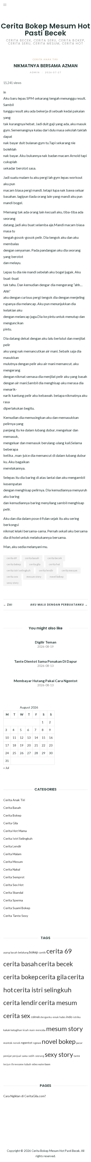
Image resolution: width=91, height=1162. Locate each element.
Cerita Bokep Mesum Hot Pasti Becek (45, 29)
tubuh (27, 1064)
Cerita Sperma (13, 900)
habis (62, 1017)
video (35, 1064)
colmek (35, 1017)
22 (43, 745)
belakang (23, 952)
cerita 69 (12, 558)
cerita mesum (69, 570)
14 (36, 737)
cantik (42, 952)
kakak (6, 1030)
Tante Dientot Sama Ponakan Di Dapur (45, 661)
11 (14, 737)
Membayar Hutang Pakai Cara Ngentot (46, 681)
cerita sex (12, 576)
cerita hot (54, 564)
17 (7, 745)
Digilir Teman (45, 642)
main (32, 1030)
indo (69, 1017)
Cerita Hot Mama (15, 831)
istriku (77, 1017)
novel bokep (56, 576)
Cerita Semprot (14, 877)
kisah (26, 1030)
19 (21, 745)
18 (14, 745)
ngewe (37, 1042)
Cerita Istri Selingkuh (17, 838)
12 (21, 737)
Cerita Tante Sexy (15, 916)
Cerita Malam (12, 854)
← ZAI (7, 604)
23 (51, 745)
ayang (6, 952)
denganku (46, 1017)
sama (25, 1056)
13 (29, 737)
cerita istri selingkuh (18, 570)
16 (51, 737)
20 (29, 745)
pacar (79, 1042)
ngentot (26, 1042)
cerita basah (32, 558)
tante (77, 1056)
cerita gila (34, 564)
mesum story (34, 576)
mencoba (41, 1030)
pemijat (7, 1055)
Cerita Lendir (12, 846)
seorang (39, 1055)
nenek (16, 1042)
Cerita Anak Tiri (45, 59)
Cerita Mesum (13, 862)
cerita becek (54, 558)
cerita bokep (14, 564)
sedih (31, 1055)
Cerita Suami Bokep (16, 908)
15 (43, 737)
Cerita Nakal (11, 869)
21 (36, 745)
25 (14, 753)
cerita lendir (46, 570)
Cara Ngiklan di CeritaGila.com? (24, 1096)
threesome (17, 1064)
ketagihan (16, 1030)
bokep (33, 952)
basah (14, 952)
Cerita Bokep (12, 815)
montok (7, 1042)
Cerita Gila (10, 823)
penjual (16, 1055)
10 (7, 737)
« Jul (6, 768)
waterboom (44, 1064)
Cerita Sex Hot (13, 885)
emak (56, 1017)
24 (7, 753)
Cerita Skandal (13, 892)
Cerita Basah (12, 807)
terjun (7, 1064)
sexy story (13, 582)
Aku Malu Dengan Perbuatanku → (59, 604)
